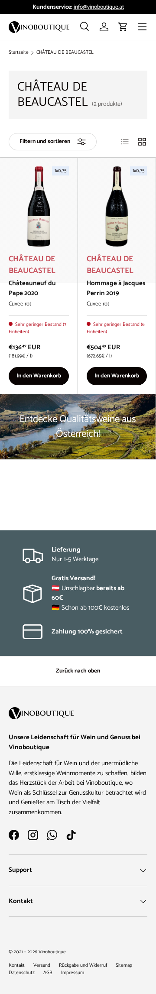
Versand (41, 965)
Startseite (19, 52)
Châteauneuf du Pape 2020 (32, 288)
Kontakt (17, 965)
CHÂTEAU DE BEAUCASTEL (65, 52)
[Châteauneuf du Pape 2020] (39, 206)
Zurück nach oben (78, 671)
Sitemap (124, 965)
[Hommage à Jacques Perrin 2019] (117, 206)
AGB (47, 973)
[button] (123, 26)
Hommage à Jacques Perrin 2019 (116, 288)
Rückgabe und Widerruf (83, 965)
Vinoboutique (52, 952)
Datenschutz (22, 973)
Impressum (72, 973)
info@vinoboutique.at (99, 7)
